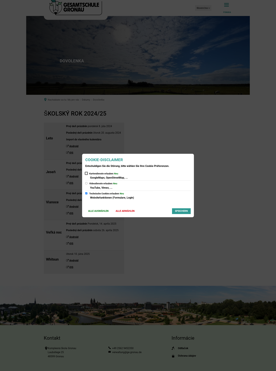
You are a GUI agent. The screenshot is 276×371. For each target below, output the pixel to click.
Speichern (181, 211)
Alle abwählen (125, 211)
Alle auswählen (98, 211)
